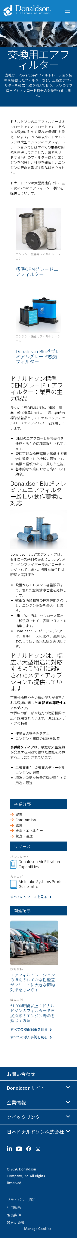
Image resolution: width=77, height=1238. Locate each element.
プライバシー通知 (21, 1199)
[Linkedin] (11, 1149)
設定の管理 (16, 1222)
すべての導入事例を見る (28, 1037)
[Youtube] (21, 1149)
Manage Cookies (37, 1228)
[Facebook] (30, 1149)
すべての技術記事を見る (28, 1029)
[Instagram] (39, 1149)
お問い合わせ (21, 1073)
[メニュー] (67, 11)
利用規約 (14, 1207)
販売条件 (14, 1215)
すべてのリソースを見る (28, 897)
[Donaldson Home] (31, 10)
